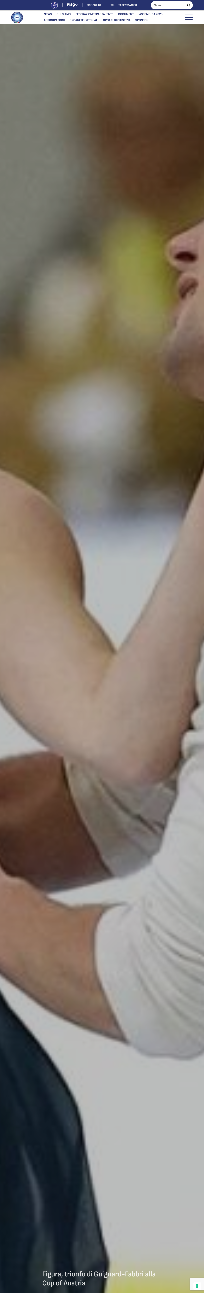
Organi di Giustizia (116, 20)
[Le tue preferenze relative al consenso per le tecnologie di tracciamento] (197, 1286)
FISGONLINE (94, 5)
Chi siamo (64, 14)
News (48, 14)
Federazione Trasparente (94, 14)
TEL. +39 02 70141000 (124, 5)
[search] (189, 5)
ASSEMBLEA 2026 (151, 14)
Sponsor (141, 20)
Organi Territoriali (84, 20)
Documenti (126, 14)
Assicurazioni (54, 20)
